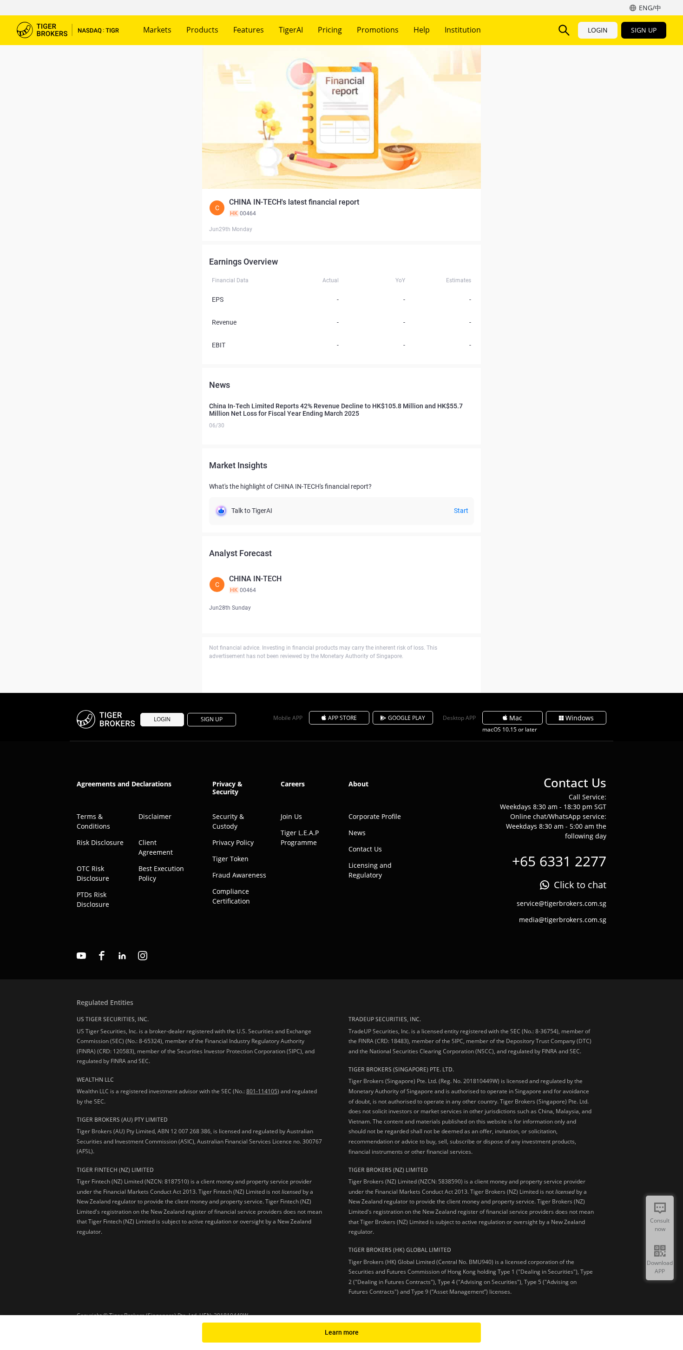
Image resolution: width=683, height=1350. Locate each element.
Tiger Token (230, 858)
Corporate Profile (374, 816)
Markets (157, 30)
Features (248, 30)
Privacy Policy (233, 842)
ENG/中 (650, 7)
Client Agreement (155, 847)
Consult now (660, 1225)
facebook (101, 955)
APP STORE (342, 718)
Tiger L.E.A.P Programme (300, 837)
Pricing (330, 30)
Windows (579, 717)
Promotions (378, 30)
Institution (463, 30)
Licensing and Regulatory (370, 870)
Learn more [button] (342, 1332)
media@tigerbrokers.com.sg (562, 919)
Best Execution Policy (161, 873)
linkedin (122, 955)
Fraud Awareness (239, 875)
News (357, 832)
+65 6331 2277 (559, 861)
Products (202, 30)
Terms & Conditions (93, 821)
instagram (142, 955)
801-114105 (261, 1091)
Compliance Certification (231, 896)
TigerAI (291, 30)
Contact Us (365, 849)
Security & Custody (228, 821)
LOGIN (598, 30)
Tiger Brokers (68, 30)
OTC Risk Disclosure (93, 873)
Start (461, 510)
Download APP (660, 1267)
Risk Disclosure (100, 842)
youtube (81, 955)
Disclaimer (154, 816)
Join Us (291, 816)
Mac (515, 717)
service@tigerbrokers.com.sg (561, 903)
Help (422, 30)
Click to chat (580, 884)
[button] (341, 208)
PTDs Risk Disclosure (93, 899)
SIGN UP (644, 30)
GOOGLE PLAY (406, 718)
